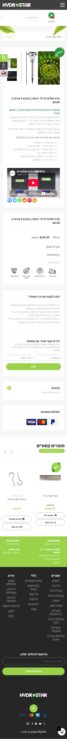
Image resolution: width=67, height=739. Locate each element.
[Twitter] (14, 200)
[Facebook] (9, 200)
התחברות (33, 604)
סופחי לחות (56, 606)
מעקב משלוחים (11, 582)
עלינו (11, 616)
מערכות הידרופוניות (55, 612)
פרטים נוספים (15, 518)
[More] (34, 200)
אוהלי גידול (56, 591)
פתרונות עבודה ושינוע (56, 637)
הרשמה (33, 599)
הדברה (56, 586)
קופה (33, 609)
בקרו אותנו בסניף (33, 587)
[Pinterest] (29, 200)
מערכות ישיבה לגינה (56, 621)
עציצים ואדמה (56, 596)
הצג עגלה (9, 36)
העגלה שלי (51, 19)
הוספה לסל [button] (49, 515)
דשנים (56, 581)
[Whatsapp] (19, 200)
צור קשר (33, 594)
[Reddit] (24, 200)
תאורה (56, 601)
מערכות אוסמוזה (56, 629)
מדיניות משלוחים (11, 591)
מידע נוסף (49, 522)
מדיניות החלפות (11, 599)
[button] (4, 66)
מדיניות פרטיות (11, 606)
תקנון (11, 611)
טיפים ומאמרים (33, 581)
